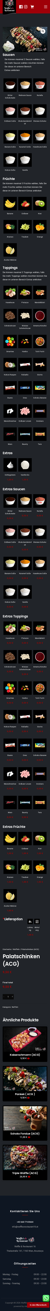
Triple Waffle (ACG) (25, 1173)
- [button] (3, 996)
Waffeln (16, 949)
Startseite (7, 949)
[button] (43, 31)
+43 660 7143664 (25, 1222)
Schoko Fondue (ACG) (24, 1133)
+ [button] (12, 996)
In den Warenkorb (38, 1305)
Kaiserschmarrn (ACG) (25, 1055)
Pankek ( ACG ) (25, 1094)
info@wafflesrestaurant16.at (25, 1226)
